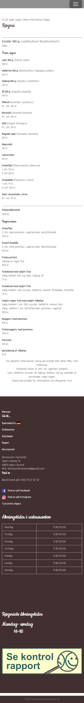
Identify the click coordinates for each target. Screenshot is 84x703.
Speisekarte (9, 423)
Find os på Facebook (19, 490)
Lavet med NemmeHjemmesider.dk (42, 699)
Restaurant (8, 449)
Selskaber (7, 436)
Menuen (6, 412)
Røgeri (5, 443)
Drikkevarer (8, 429)
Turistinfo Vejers (11, 504)
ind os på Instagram (20, 497)
